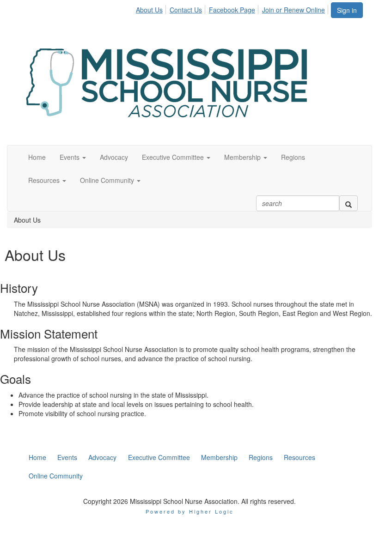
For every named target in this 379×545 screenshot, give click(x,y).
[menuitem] (152, 8)
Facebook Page (232, 9)
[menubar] (233, 8)
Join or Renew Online (293, 9)
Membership (243, 157)
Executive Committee (174, 157)
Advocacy (114, 157)
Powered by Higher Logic (190, 511)
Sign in (347, 10)
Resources (44, 180)
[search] (348, 203)
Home (37, 157)
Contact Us (186, 9)
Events (70, 157)
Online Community (108, 180)
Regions (293, 157)
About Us (149, 9)
